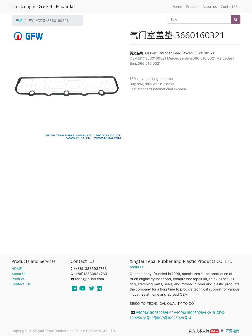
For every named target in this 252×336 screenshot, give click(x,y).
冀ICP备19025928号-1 (154, 312)
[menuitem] (177, 6)
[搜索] (235, 19)
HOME (17, 268)
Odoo (214, 331)
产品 (19, 20)
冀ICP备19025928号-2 (192, 312)
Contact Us (21, 284)
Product (18, 279)
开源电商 (232, 331)
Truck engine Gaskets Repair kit (43, 6)
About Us (19, 274)
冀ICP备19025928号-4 (173, 318)
